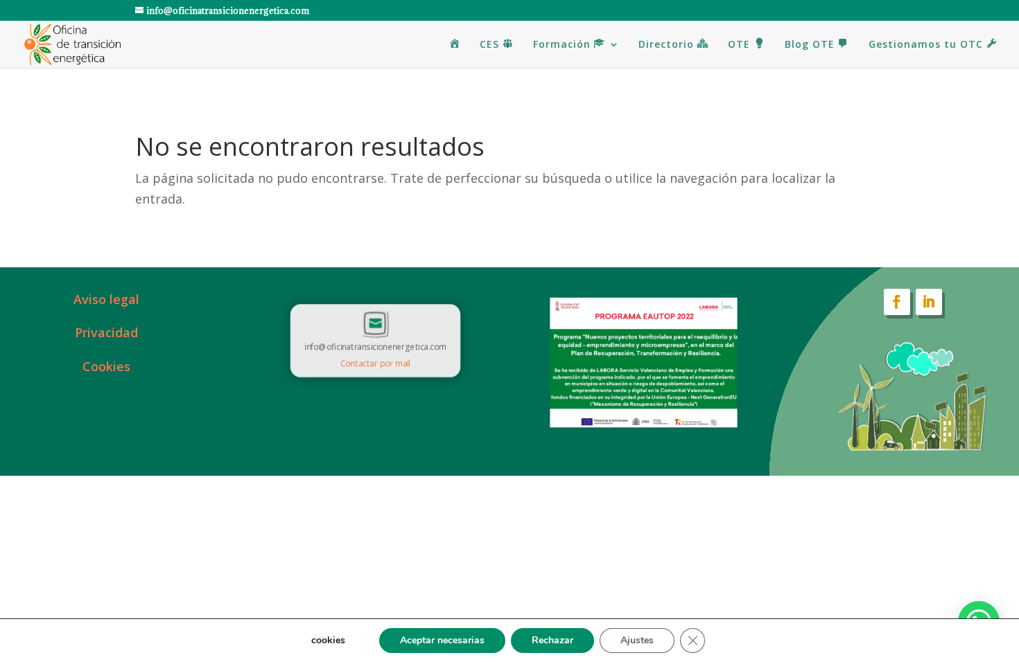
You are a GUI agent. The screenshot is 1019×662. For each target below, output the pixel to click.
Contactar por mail (375, 362)
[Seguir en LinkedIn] (929, 302)
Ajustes (637, 640)
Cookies (106, 366)
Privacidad (106, 332)
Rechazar (552, 640)
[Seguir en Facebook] (897, 302)
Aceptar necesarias (442, 640)
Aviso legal (106, 299)
